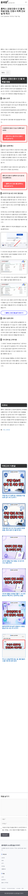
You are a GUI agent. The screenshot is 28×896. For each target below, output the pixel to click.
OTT (2, 863)
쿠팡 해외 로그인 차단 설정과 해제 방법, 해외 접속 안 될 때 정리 (13, 529)
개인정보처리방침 (11, 888)
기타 (4, 430)
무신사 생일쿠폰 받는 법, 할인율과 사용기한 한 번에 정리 (13, 660)
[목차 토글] (7, 72)
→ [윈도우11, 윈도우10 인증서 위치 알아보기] (13, 137)
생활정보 (3, 869)
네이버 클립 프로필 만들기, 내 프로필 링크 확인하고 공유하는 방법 (13, 594)
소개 (2, 877)
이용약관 (3, 888)
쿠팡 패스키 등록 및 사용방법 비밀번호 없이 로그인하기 (13, 496)
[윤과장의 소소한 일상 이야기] (8, 2)
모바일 (3, 866)
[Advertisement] (14, 31)
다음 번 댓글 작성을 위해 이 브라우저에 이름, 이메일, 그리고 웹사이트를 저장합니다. (14, 829)
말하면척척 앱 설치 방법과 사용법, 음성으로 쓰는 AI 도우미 (13, 627)
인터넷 (8, 430)
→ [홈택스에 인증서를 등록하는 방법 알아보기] (14, 185)
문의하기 (3, 879)
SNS (2, 860)
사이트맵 (18, 888)
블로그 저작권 (4, 882)
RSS (23, 888)
